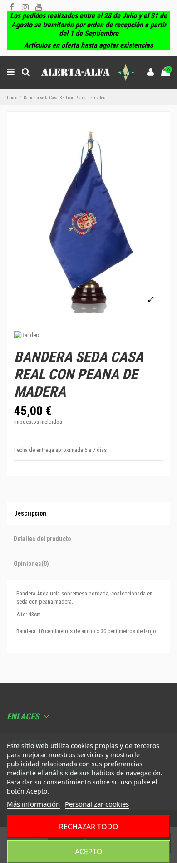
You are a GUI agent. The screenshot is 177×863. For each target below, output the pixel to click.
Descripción (30, 513)
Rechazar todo (88, 827)
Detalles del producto (42, 538)
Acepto (89, 852)
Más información (33, 803)
